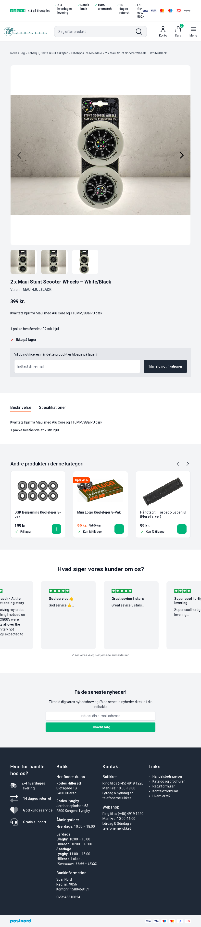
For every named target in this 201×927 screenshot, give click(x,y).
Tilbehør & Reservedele (86, 53)
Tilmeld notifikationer (165, 366)
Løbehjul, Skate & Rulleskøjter (48, 53)
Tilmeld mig (100, 727)
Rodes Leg (17, 53)
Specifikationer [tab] (52, 407)
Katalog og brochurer (168, 781)
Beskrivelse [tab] (20, 407)
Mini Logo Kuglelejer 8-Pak (99, 512)
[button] (56, 529)
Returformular (163, 786)
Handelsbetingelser (167, 776)
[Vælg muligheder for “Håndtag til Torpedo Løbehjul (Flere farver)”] (182, 529)
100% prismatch (105, 7)
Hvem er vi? (161, 796)
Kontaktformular (165, 791)
